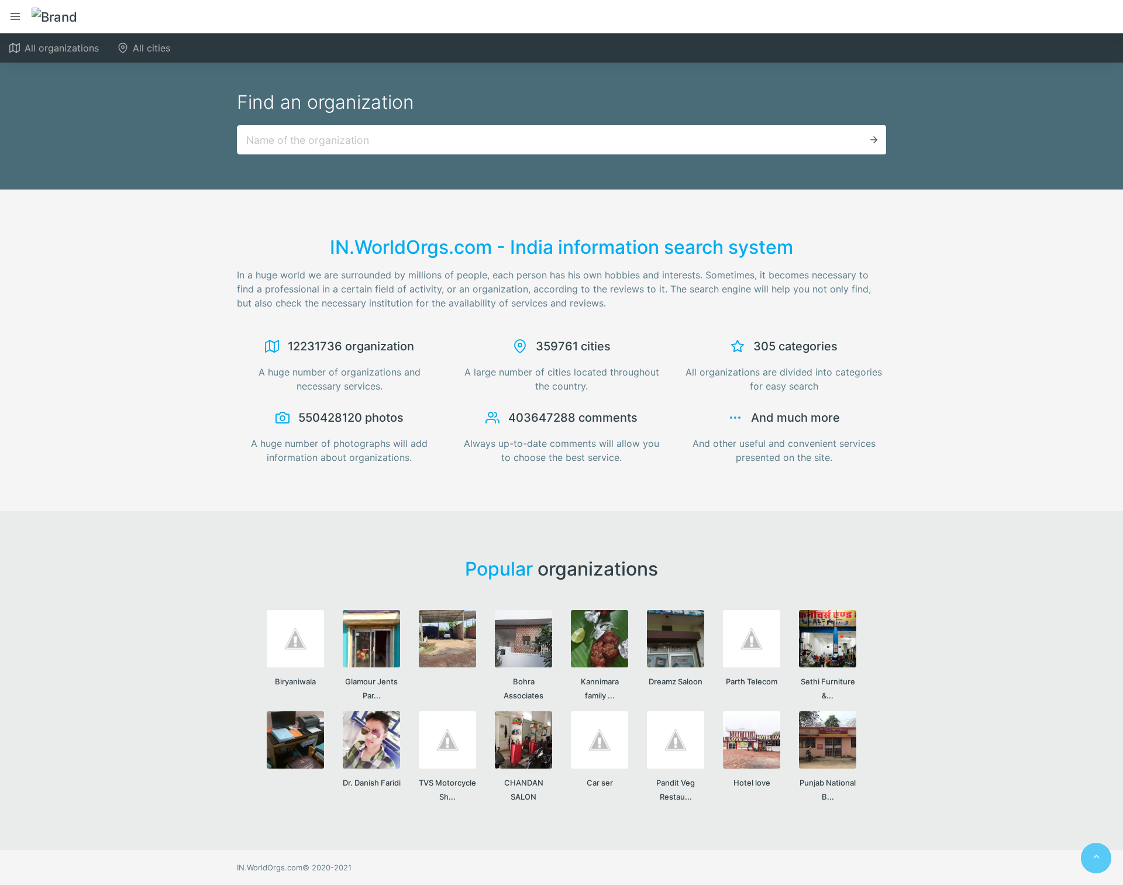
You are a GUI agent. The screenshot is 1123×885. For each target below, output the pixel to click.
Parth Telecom (751, 681)
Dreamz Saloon (675, 681)
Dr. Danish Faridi (372, 782)
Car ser (600, 782)
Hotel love (751, 782)
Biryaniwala (295, 681)
